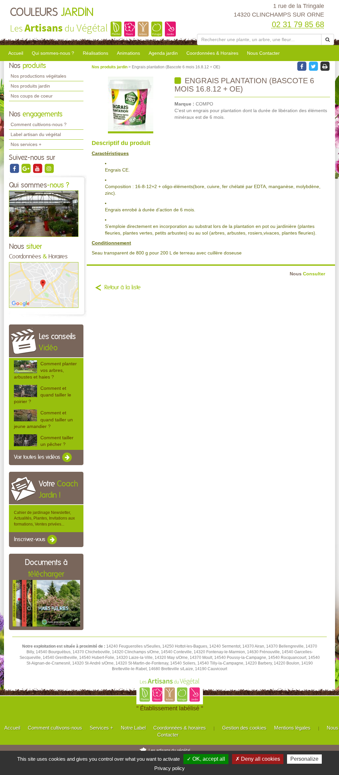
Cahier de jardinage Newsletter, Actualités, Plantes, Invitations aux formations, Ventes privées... (44, 518)
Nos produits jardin (30, 86)
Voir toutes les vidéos (38, 457)
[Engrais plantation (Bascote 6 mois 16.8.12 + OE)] (131, 105)
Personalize (304, 759)
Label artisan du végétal (36, 134)
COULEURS (52, 12)
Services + (101, 728)
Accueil (15, 53)
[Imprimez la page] (324, 66)
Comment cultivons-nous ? (39, 124)
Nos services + (26, 144)
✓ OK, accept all (206, 759)
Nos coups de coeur (32, 96)
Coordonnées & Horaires (212, 53)
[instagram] (49, 168)
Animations (128, 53)
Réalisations (95, 53)
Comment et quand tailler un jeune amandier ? (43, 419)
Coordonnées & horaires (179, 728)
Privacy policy (169, 768)
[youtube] (38, 168)
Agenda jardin (163, 53)
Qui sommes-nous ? (53, 53)
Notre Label (133, 728)
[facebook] (15, 168)
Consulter (307, 273)
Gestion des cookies (244, 728)
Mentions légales (292, 728)
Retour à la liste (122, 288)
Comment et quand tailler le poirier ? (42, 395)
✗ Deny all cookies (257, 759)
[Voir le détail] (25, 366)
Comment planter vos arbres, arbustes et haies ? (45, 370)
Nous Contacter (263, 53)
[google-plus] (26, 168)
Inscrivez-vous (30, 539)
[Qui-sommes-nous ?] (43, 213)
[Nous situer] (43, 284)
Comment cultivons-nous (55, 728)
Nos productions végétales (38, 76)
